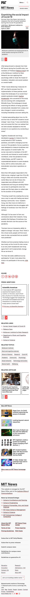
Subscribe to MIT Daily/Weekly (11, 538)
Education (4, 565)
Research (17, 354)
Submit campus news (8, 547)
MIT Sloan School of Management (14, 510)
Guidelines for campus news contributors (11, 552)
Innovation (4, 568)
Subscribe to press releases (11, 542)
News (16, 570)
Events (10, 589)
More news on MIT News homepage (13, 469)
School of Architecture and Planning (15, 500)
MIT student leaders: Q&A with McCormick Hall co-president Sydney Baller (20, 452)
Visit (2, 589)
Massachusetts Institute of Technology (13, 583)
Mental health (6, 364)
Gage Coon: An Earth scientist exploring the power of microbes (20, 412)
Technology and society (20, 361)
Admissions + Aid (20, 568)
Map (6, 589)
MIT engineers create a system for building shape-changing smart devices (20, 442)
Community (13, 357)
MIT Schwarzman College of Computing (12, 516)
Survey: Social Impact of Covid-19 (14, 326)
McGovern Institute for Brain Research (15, 332)
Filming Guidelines (7, 531)
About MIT (18, 572)
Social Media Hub (6, 593)
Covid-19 (24, 354)
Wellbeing (15, 364)
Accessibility (10, 591)
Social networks (6, 361)
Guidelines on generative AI (10, 557)
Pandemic (5, 357)
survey (12, 138)
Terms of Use (5, 528)
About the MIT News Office (6, 524)
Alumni (3, 572)
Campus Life (5, 570)
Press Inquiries (20, 528)
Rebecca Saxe (20, 71)
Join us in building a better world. (12, 577)
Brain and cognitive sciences (10, 351)
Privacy (3, 591)
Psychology (22, 357)
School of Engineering (10, 503)
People (15, 589)
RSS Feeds (19, 531)
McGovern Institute (7, 348)
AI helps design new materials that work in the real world (20, 461)
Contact (25, 589)
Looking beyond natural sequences (21, 421)
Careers (20, 589)
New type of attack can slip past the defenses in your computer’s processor (20, 432)
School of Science (9, 340)
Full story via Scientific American (13, 306)
